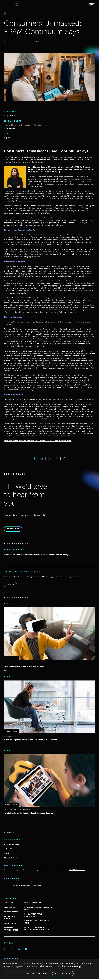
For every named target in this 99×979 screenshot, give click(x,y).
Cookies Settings (37, 974)
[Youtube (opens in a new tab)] (26, 949)
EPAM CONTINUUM (12, 844)
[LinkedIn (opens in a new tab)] (5, 949)
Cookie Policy (73, 966)
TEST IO (7, 853)
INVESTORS (8, 903)
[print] (49, 458)
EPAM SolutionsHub (77, 870)
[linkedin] (42, 458)
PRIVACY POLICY (11, 912)
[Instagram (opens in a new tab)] (19, 949)
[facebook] (35, 458)
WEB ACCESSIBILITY (32, 903)
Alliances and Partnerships (31, 885)
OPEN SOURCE (10, 907)
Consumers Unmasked (20, 157)
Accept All (63, 973)
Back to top (10, 832)
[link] (64, 458)
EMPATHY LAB (10, 849)
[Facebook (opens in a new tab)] (12, 949)
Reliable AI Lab (11, 858)
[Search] (16, 4)
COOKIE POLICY (11, 923)
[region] (49, 969)
